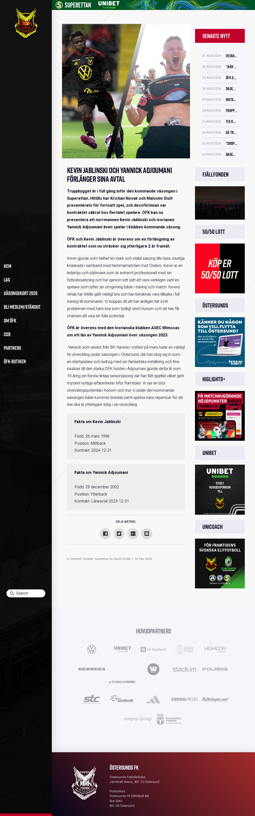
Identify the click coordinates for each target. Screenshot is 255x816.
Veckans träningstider (231, 56)
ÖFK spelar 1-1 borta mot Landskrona (231, 77)
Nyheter (88, 558)
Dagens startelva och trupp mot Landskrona (231, 88)
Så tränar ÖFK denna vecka (231, 132)
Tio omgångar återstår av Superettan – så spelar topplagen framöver (231, 121)
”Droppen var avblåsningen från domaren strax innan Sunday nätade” (231, 143)
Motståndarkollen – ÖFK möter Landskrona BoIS (231, 99)
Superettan (102, 558)
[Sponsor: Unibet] (108, 4)
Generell (75, 558)
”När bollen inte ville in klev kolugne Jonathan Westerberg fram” (231, 66)
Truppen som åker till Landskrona (231, 110)
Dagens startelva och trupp (231, 154)
